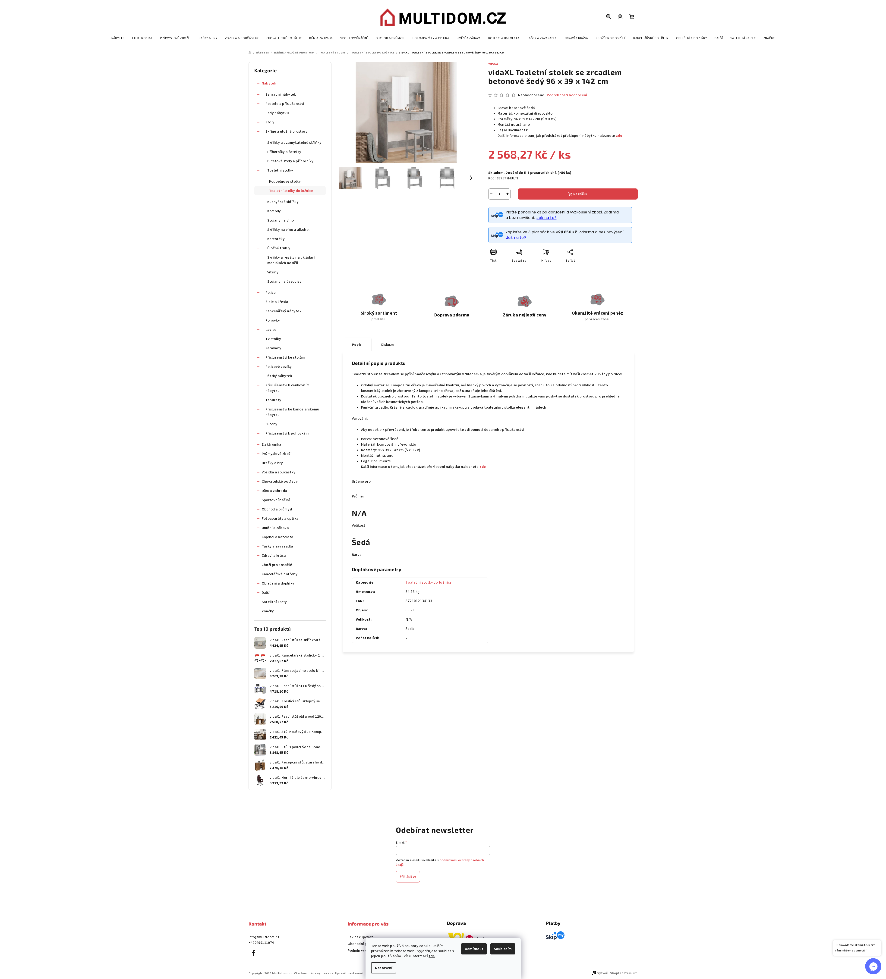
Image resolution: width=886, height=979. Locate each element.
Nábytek (269, 83)
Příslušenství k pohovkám (287, 433)
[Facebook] (254, 953)
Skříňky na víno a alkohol (288, 229)
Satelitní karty (274, 601)
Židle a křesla (276, 301)
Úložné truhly (278, 248)
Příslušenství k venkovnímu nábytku (288, 388)
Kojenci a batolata (277, 537)
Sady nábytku (277, 113)
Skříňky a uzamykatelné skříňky (294, 142)
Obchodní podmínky (365, 943)
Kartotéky (276, 238)
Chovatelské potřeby (280, 481)
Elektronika (271, 444)
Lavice (271, 329)
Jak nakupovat (360, 937)
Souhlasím (503, 948)
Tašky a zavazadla (277, 546)
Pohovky (272, 320)
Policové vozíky (278, 366)
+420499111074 (261, 942)
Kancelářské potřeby (280, 574)
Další (266, 592)
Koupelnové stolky (285, 181)
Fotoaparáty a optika (280, 518)
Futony (271, 424)
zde (432, 956)
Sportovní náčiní (276, 500)
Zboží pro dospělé (277, 564)
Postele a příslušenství (284, 103)
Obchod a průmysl (277, 509)
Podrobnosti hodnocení (567, 95)
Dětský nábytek (278, 375)
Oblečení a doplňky (278, 583)
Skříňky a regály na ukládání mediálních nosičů (291, 260)
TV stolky (273, 338)
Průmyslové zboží (277, 453)
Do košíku (580, 194)
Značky (268, 611)
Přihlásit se (408, 876)
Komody (274, 211)
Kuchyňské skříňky (283, 201)
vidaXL (493, 64)
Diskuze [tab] (387, 344)
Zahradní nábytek (280, 94)
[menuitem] (118, 38)
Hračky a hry (272, 463)
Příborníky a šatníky (284, 151)
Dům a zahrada (274, 490)
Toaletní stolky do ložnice (291, 190)
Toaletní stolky (280, 170)
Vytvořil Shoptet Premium (617, 973)
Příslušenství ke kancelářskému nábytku (292, 412)
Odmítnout (474, 948)
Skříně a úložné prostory (286, 131)
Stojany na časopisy (284, 281)
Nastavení (383, 967)
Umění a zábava (275, 527)
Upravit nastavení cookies (355, 973)
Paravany (273, 348)
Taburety (273, 400)
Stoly (269, 122)
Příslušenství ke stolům (285, 357)
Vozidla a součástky (279, 472)
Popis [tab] (357, 344)
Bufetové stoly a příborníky (290, 161)
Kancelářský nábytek (283, 311)
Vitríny (273, 272)
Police (270, 292)
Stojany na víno (280, 220)
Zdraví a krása (274, 555)
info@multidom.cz (264, 937)
